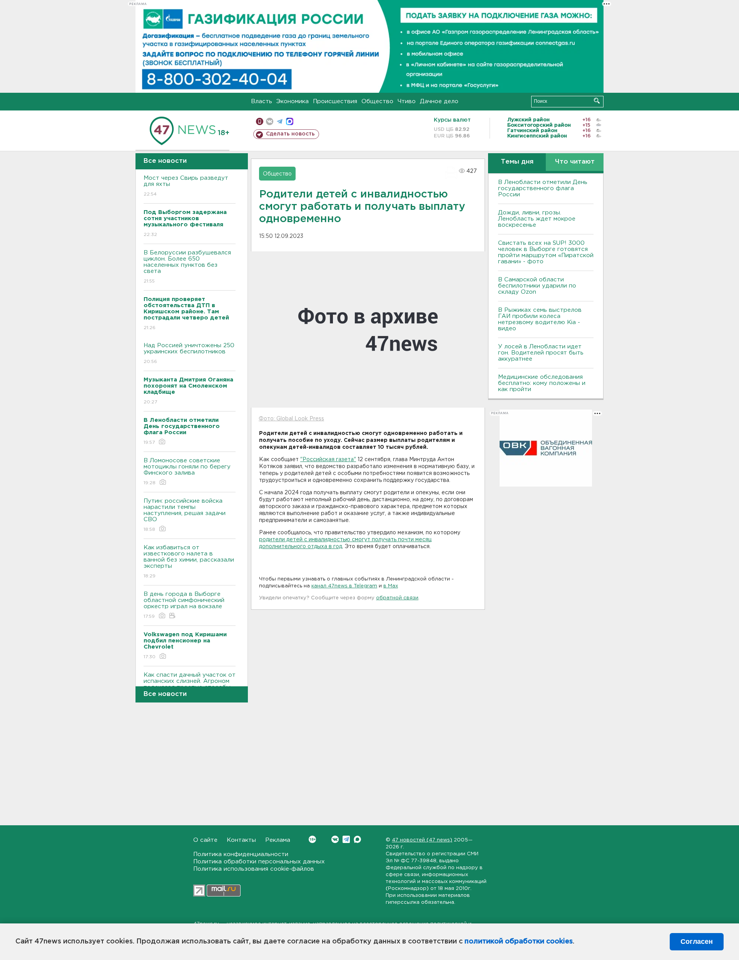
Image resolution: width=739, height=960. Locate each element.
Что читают (575, 162)
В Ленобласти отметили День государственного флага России (542, 188)
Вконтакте (335, 839)
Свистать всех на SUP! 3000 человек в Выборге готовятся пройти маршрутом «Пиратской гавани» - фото (546, 252)
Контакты (241, 840)
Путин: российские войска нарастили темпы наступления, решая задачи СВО (185, 515)
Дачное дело (439, 101)
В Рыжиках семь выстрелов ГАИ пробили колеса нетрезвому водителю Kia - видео (540, 319)
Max (357, 839)
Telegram (346, 839)
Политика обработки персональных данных (259, 861)
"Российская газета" (328, 459)
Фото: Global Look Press (291, 418)
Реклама (277, 840)
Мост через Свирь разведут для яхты (186, 186)
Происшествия (335, 101)
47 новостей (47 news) (422, 840)
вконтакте (269, 121)
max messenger (289, 121)
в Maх (390, 586)
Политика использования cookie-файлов (253, 868)
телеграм (279, 121)
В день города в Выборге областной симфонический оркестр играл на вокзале (184, 605)
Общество (377, 101)
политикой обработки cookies (519, 941)
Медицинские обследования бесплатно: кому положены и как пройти (541, 383)
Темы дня (517, 162)
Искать (597, 101)
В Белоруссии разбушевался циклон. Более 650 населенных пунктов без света (187, 266)
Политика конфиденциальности (240, 854)
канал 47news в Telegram (344, 586)
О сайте (205, 840)
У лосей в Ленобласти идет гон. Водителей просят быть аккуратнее (541, 352)
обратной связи (397, 598)
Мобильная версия (259, 121)
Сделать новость (290, 134)
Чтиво (407, 101)
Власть (261, 101)
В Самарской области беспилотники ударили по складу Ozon (537, 285)
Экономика (292, 101)
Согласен (696, 941)
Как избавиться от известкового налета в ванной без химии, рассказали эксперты (189, 561)
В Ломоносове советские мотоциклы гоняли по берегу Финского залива (187, 471)
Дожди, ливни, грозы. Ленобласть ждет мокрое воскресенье (536, 218)
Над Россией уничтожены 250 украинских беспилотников (189, 353)
